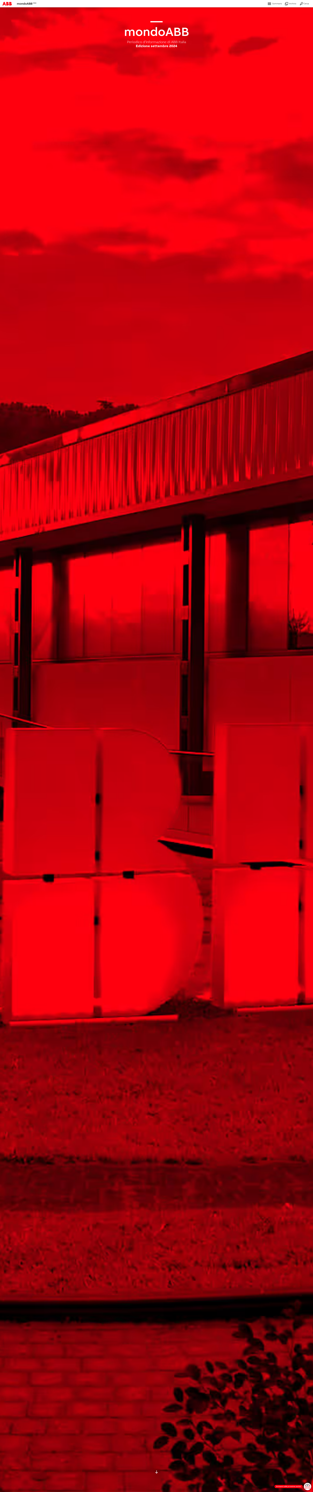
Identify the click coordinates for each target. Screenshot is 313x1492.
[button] (275, 3)
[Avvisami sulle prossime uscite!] (307, 1486)
